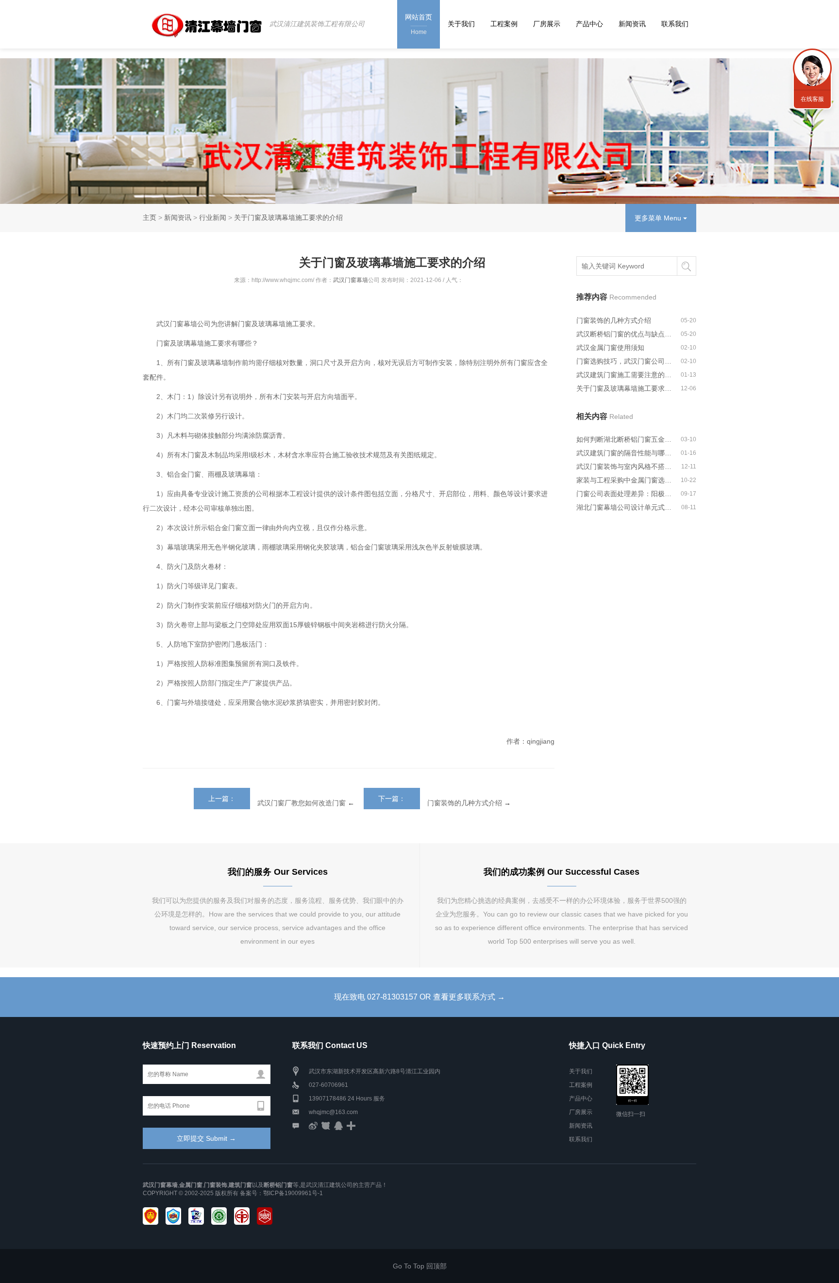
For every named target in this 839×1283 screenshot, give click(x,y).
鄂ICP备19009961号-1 (293, 1193)
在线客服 (812, 99)
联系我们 (674, 24)
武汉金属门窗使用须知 (610, 347)
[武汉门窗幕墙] (202, 24)
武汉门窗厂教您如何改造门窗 (301, 802)
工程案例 (504, 24)
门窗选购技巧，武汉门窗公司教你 (624, 361)
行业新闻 (212, 217)
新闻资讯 (632, 24)
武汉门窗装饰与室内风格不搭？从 (624, 466)
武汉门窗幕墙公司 (182, 324)
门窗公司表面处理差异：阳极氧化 (624, 494)
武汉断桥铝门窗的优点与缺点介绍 (624, 334)
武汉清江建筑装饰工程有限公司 (317, 23)
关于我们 (461, 24)
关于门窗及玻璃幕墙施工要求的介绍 (288, 217)
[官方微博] (313, 1125)
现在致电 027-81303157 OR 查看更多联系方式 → (419, 997)
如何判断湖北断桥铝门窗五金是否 (624, 439)
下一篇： (391, 798)
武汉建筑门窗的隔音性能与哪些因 (624, 453)
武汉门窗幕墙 (350, 280)
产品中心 (589, 24)
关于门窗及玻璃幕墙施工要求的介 (624, 388)
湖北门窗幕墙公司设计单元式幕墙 (624, 507)
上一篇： (221, 798)
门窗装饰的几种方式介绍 (464, 802)
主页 (149, 217)
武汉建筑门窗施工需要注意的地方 (624, 375)
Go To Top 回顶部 (420, 1266)
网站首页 (418, 24)
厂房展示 (546, 24)
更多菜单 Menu (659, 218)
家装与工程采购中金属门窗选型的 (624, 480)
